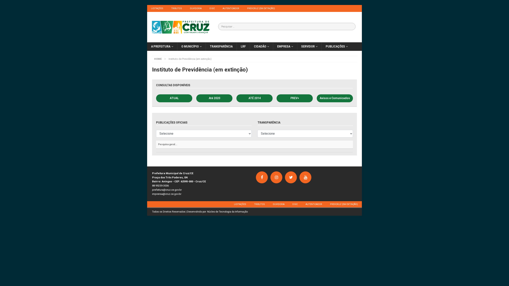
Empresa (283, 46)
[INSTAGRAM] (276, 177)
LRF (243, 46)
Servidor (308, 46)
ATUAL (174, 98)
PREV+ (294, 98)
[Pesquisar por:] (287, 26)
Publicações (335, 46)
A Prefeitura (160, 46)
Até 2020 (214, 98)
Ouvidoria (196, 8)
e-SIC (212, 8)
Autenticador (231, 8)
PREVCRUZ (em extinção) (261, 8)
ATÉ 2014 (255, 98)
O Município (190, 46)
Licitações (157, 8)
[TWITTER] (291, 177)
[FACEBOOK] (262, 177)
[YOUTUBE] (305, 177)
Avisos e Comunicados (335, 98)
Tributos (176, 8)
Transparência (221, 46)
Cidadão (260, 46)
